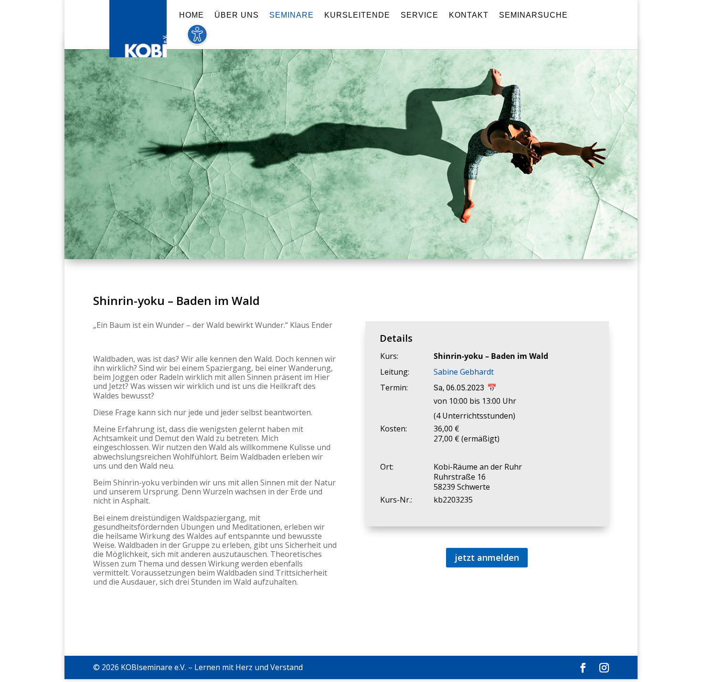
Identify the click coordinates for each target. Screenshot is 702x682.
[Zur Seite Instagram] (604, 668)
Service (419, 15)
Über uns (236, 15)
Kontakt (469, 15)
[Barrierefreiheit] (197, 40)
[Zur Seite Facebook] (583, 668)
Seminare (291, 15)
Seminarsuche (533, 15)
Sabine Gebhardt (464, 372)
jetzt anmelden (487, 557)
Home (191, 15)
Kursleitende (357, 15)
